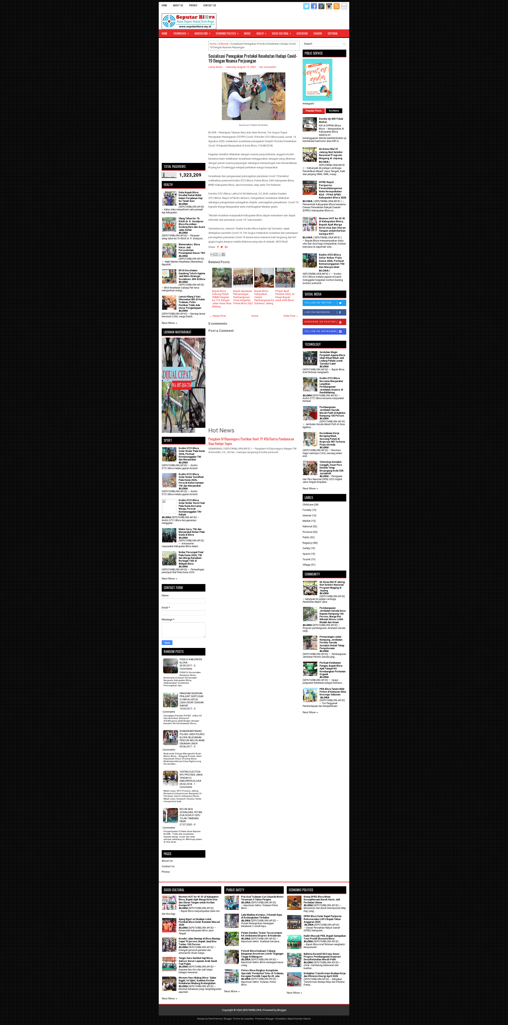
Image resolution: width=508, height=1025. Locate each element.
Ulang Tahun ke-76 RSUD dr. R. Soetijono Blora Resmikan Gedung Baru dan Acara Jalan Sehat (192, 224)
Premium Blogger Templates (270, 1018)
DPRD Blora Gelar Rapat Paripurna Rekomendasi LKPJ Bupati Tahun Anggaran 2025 (322, 919)
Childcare (308, 504)
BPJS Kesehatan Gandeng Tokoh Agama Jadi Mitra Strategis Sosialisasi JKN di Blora (192, 274)
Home (164, 5)
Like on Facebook (317, 312)
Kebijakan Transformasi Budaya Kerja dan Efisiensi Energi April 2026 (324, 975)
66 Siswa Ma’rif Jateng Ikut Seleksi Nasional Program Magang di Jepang (331, 153)
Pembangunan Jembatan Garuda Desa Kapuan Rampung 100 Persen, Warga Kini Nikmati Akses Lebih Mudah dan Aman (332, 615)
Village (306, 564)
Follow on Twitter (318, 303)
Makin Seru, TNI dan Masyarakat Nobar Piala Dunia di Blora (192, 532)
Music (247, 33)
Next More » (169, 322)
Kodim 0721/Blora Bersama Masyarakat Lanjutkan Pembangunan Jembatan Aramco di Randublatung (331, 385)
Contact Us (209, 5)
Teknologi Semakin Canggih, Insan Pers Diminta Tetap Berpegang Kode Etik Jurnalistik (331, 468)
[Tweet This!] (221, 246)
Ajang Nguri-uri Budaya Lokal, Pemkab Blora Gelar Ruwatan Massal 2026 (199, 922)
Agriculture (202, 33)
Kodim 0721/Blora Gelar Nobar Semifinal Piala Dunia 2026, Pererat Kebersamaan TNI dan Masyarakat (191, 480)
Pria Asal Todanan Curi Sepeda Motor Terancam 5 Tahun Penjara (262, 898)
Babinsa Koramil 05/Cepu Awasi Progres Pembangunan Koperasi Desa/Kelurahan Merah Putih (322, 957)
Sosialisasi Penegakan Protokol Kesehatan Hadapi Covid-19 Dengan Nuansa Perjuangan (252, 58)
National (307, 526)
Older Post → (290, 315)
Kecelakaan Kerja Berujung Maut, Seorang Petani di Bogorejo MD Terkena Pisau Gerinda (332, 439)
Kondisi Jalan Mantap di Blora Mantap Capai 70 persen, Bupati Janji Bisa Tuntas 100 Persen (199, 941)
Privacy (193, 5)
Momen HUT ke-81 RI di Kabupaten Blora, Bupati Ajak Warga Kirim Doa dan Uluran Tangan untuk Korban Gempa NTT (332, 226)
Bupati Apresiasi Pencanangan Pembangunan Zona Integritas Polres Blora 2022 (243, 297)
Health (261, 33)
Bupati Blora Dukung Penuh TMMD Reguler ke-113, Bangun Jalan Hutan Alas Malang (221, 299)
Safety (306, 548)
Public (306, 537)
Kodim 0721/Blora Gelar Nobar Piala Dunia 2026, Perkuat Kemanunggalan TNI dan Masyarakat (192, 454)
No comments (268, 66)
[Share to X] (220, 254)
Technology (181, 33)
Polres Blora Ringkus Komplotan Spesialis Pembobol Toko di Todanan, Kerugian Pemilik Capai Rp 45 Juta (262, 973)
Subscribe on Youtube (320, 322)
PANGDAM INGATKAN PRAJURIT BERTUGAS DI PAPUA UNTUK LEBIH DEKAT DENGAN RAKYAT (192, 699)
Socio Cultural (281, 33)
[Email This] (212, 254)
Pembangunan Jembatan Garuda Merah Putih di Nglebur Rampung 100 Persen (332, 411)
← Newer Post (218, 315)
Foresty (307, 509)
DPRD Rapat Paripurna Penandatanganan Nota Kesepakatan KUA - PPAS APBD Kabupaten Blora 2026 (332, 190)
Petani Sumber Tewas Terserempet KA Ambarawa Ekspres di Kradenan (261, 934)
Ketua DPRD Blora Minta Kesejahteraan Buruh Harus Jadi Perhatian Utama (322, 899)
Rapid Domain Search (299, 1018)
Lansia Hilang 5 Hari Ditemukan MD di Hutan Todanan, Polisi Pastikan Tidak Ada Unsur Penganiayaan (192, 302)
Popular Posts (314, 110)
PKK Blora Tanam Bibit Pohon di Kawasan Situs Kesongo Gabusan (332, 692)
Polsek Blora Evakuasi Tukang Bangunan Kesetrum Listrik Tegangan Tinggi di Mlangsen (262, 954)
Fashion (318, 33)
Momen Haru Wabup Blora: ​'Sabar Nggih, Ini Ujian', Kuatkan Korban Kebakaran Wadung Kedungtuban (197, 980)
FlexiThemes (215, 1018)
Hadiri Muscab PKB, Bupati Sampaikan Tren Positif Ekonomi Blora (325, 937)
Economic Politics (227, 33)
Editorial (333, 33)
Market (307, 520)
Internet (307, 515)
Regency (308, 542)
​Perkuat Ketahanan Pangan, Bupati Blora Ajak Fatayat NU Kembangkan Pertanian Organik (332, 668)
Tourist (306, 559)
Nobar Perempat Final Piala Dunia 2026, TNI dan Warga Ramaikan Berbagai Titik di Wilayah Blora (191, 558)
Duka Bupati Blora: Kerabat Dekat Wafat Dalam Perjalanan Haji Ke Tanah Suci (190, 196)
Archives (334, 110)
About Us (178, 5)
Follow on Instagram (320, 331)
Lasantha (248, 1018)
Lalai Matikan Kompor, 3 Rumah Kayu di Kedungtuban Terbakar (261, 916)
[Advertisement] (183, 100)
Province (307, 531)
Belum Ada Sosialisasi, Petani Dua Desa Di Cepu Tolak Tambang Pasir (191, 815)
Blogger (281, 1010)
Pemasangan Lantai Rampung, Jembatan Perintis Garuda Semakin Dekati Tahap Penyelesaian (331, 642)
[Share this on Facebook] (217, 246)
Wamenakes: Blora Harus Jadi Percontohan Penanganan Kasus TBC (192, 248)
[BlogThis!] (216, 254)
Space (306, 553)
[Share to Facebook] (223, 254)
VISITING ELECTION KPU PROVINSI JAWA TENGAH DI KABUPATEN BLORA (191, 776)
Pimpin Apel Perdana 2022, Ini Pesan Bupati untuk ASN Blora (284, 296)
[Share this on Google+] (226, 246)
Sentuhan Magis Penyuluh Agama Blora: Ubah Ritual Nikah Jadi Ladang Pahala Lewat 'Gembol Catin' (332, 358)
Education (302, 33)
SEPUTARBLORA (251, 1010)
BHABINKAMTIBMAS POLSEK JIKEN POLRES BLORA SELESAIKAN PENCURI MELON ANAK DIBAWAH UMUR (192, 737)
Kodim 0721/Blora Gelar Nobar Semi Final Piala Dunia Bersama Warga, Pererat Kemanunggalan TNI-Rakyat (192, 507)
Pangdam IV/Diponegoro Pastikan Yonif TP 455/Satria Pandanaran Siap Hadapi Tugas (251, 441)
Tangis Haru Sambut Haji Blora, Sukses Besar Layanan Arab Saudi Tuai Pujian (198, 961)
